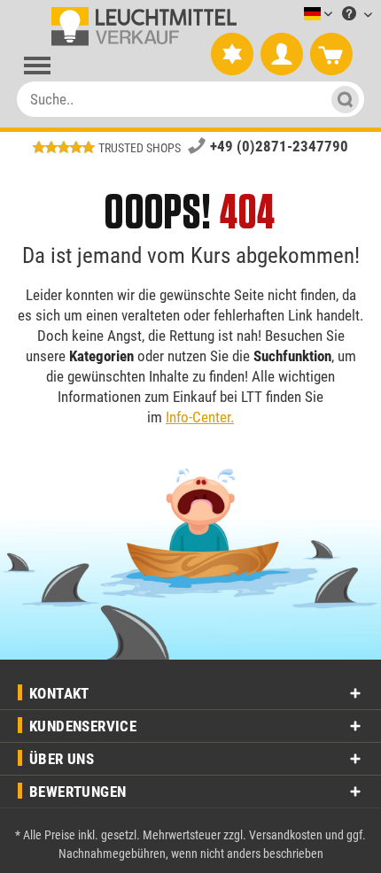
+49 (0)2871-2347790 (279, 146)
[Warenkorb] (331, 55)
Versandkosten (286, 835)
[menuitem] (291, 15)
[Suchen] (342, 99)
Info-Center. (200, 417)
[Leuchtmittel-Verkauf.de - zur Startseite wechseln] (140, 26)
